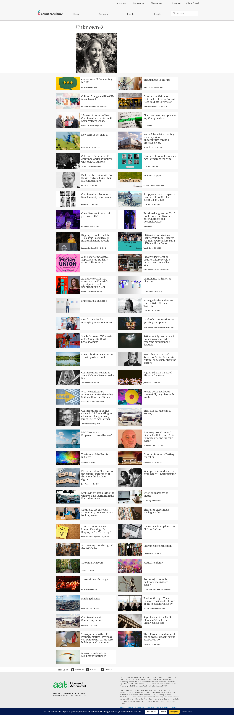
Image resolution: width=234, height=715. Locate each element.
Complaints (150, 708)
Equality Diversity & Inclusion (166, 708)
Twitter (88, 669)
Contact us (138, 3)
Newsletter (156, 3)
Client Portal (192, 3)
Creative (176, 3)
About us (121, 3)
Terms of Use (131, 708)
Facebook (73, 669)
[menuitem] (119, 5)
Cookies (141, 708)
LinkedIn (103, 669)
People (157, 13)
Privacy (122, 708)
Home (76, 13)
